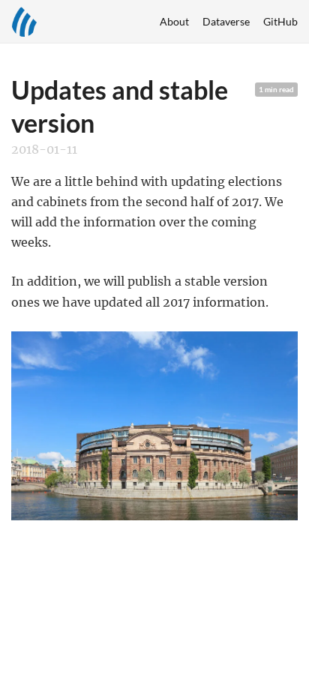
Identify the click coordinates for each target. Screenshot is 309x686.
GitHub (280, 21)
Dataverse (226, 21)
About (174, 21)
